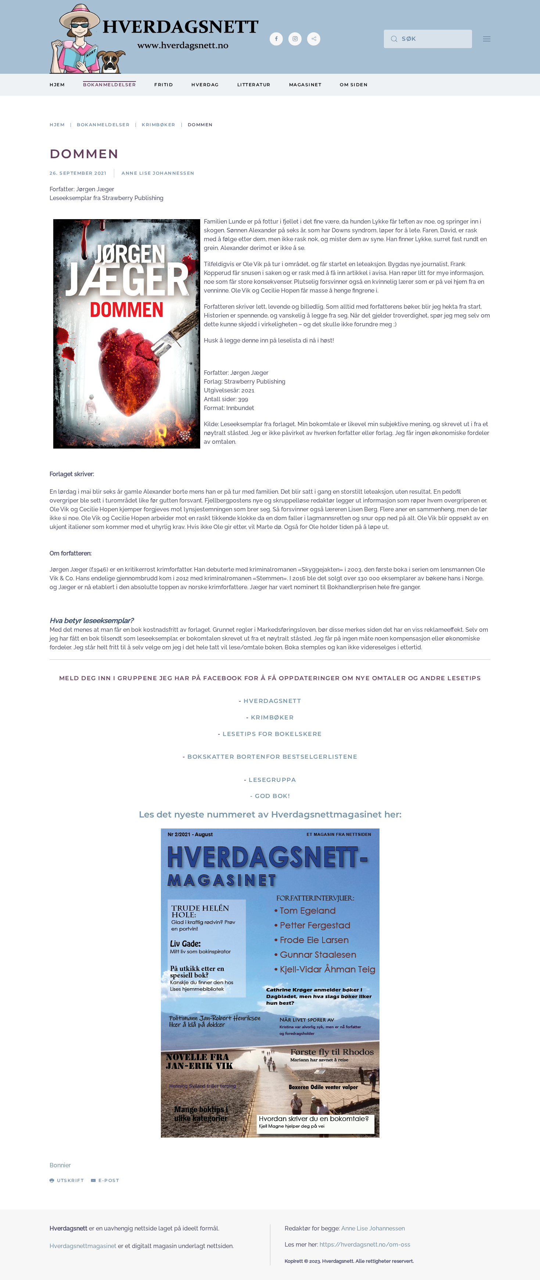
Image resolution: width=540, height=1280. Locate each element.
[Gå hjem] (154, 39)
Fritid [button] (163, 84)
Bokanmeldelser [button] (109, 84)
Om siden (354, 84)
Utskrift (70, 1180)
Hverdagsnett (272, 700)
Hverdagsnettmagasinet (83, 1246)
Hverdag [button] (205, 84)
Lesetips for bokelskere (272, 733)
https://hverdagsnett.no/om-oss (365, 1244)
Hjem (57, 84)
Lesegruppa (272, 779)
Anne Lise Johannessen (373, 1228)
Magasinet (305, 84)
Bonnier (60, 1165)
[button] (486, 38)
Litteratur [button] (254, 84)
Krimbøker (272, 717)
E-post (108, 1180)
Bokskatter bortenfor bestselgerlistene (272, 756)
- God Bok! (270, 796)
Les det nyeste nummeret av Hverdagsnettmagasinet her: (270, 814)
